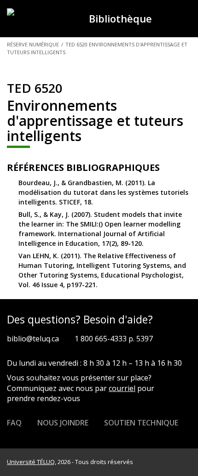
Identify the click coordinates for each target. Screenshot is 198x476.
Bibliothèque (120, 18)
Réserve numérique (33, 44)
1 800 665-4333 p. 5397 (114, 339)
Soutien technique (141, 423)
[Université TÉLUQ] (42, 18)
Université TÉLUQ (31, 462)
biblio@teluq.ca (33, 339)
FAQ (14, 423)
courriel (122, 388)
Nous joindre (62, 423)
